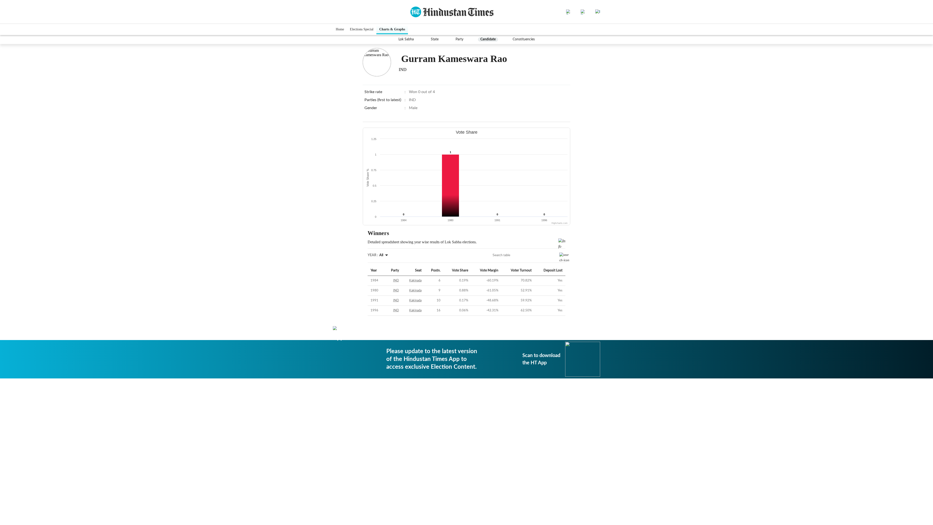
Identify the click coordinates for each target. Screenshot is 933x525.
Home (340, 29)
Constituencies (524, 39)
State (435, 39)
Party (459, 39)
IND (396, 280)
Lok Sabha (406, 39)
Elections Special (361, 29)
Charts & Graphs (392, 29)
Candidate (488, 39)
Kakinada (415, 280)
